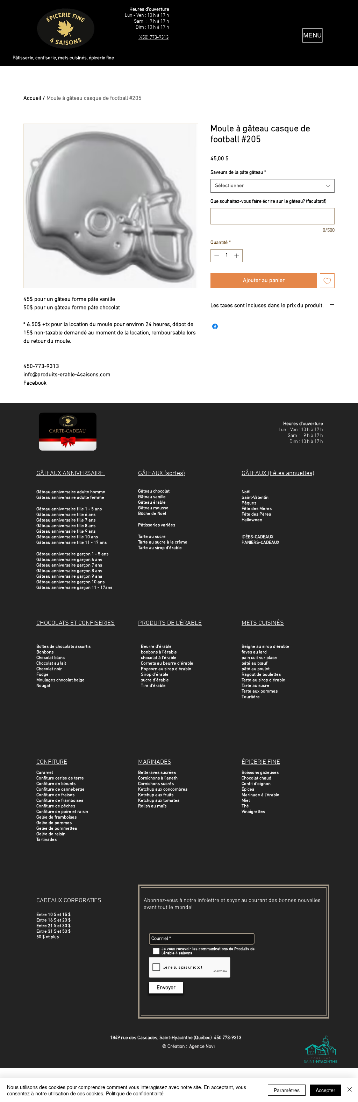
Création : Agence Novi (191, 1047)
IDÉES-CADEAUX (257, 537)
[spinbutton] (226, 256)
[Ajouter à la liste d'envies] (327, 280)
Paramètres (287, 1090)
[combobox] (272, 186)
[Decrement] (216, 256)
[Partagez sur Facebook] (215, 326)
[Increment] (237, 256)
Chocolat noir (49, 669)
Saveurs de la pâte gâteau (238, 173)
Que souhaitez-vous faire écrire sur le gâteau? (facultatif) (268, 202)
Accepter (325, 1090)
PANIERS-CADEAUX (260, 543)
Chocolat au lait (51, 663)
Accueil (32, 98)
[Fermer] (349, 1090)
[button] (312, 35)
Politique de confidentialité (135, 1093)
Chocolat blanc (50, 658)
